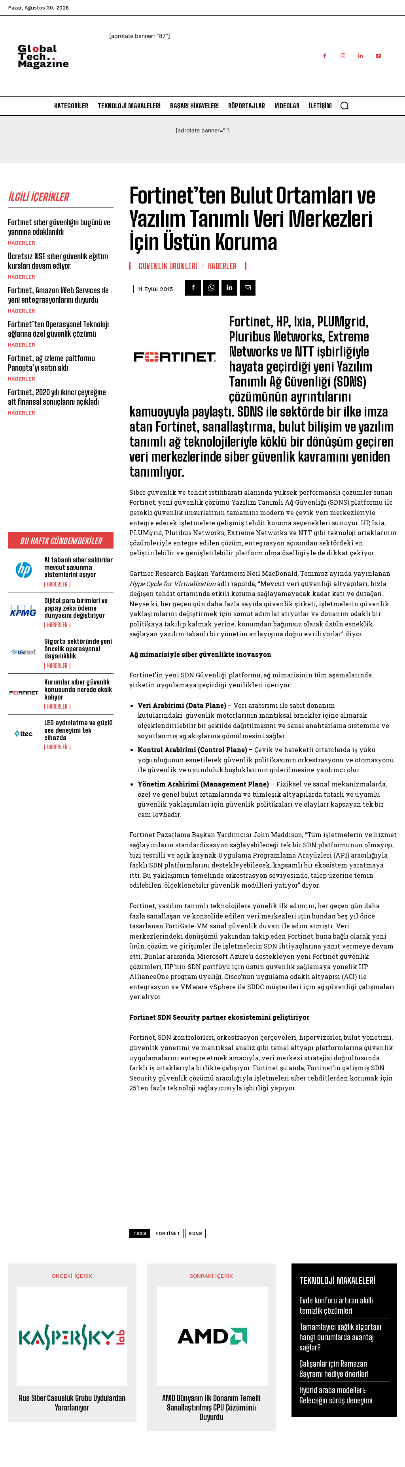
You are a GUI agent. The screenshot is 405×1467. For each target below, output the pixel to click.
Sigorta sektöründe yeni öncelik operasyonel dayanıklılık (78, 648)
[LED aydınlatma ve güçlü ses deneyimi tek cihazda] (24, 733)
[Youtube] (378, 56)
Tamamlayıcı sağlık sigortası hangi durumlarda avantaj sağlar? (340, 1337)
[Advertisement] (253, 76)
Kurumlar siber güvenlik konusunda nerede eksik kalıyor (78, 689)
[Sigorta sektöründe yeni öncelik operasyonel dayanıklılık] (24, 652)
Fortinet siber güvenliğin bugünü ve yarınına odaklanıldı (59, 226)
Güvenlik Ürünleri (168, 266)
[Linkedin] (360, 56)
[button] (344, 105)
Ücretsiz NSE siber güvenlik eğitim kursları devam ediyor (58, 260)
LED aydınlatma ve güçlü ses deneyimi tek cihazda (78, 729)
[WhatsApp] (211, 288)
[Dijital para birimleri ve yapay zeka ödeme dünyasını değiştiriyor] (24, 611)
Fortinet (167, 1233)
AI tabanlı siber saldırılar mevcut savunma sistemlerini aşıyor (78, 567)
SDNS (195, 1233)
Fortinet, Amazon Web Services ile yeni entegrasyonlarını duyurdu (58, 294)
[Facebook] (325, 56)
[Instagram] (343, 56)
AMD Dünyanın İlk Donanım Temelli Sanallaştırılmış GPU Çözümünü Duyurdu (211, 1407)
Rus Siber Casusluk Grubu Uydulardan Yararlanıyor (72, 1402)
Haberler (21, 242)
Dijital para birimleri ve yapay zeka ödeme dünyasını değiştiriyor (76, 607)
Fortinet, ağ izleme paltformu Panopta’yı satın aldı (51, 362)
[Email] (247, 288)
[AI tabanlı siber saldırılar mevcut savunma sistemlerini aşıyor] (24, 570)
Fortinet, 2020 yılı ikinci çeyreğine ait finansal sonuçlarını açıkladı (57, 396)
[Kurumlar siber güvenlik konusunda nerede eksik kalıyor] (24, 693)
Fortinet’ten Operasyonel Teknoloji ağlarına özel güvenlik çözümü (58, 328)
